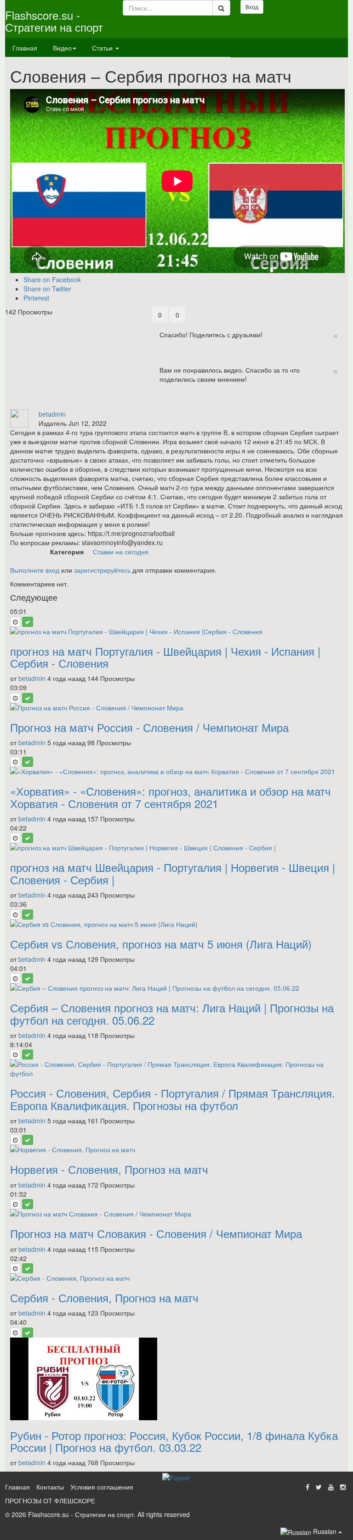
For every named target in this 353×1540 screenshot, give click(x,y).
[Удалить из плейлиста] (27, 622)
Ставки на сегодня (120, 551)
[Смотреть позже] (15, 622)
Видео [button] (62, 47)
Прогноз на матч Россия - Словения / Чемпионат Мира (149, 727)
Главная (24, 47)
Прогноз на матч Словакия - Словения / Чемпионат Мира (156, 1233)
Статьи (103, 47)
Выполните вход (34, 570)
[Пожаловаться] (179, 404)
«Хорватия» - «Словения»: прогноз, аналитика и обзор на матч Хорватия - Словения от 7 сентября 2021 (170, 797)
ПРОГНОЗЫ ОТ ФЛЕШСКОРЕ (50, 1500)
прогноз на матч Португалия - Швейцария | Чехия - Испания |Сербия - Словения (165, 657)
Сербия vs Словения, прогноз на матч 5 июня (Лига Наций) (161, 944)
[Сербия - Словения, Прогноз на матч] (176, 1278)
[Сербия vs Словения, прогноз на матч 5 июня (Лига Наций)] (176, 924)
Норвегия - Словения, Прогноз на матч (109, 1169)
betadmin (52, 413)
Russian (324, 1531)
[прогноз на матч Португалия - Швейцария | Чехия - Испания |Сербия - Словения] (176, 631)
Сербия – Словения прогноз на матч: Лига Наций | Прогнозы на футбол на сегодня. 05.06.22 (172, 1013)
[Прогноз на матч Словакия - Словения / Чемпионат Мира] (176, 1213)
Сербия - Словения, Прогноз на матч (104, 1297)
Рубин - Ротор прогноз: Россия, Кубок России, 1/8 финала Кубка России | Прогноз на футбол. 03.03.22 (174, 1441)
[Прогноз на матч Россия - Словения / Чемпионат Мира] (176, 707)
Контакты (50, 1486)
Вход (251, 7)
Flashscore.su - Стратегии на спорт (54, 21)
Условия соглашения (101, 1486)
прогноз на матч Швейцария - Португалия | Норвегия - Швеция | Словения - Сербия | (172, 873)
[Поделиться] (160, 404)
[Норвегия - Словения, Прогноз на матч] (176, 1149)
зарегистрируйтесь (102, 570)
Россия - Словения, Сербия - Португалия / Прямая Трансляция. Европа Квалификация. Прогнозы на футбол (172, 1099)
